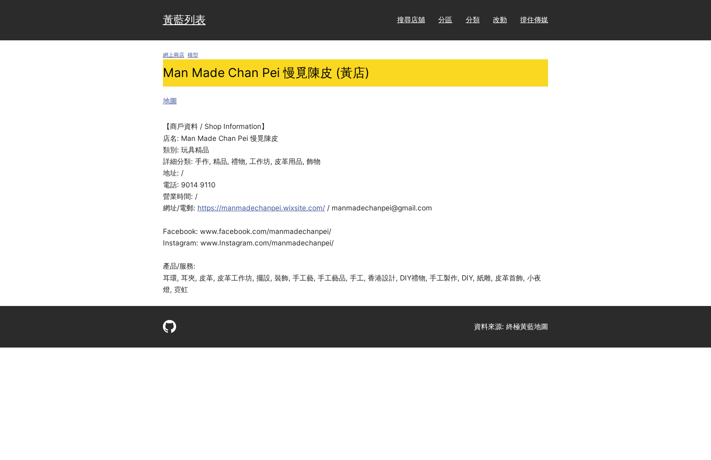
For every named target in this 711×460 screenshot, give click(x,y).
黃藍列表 (184, 19)
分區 (445, 19)
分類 (473, 19)
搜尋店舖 (411, 19)
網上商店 (173, 55)
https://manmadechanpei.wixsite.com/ (261, 207)
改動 (500, 19)
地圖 (170, 100)
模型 (193, 55)
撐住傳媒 (534, 19)
